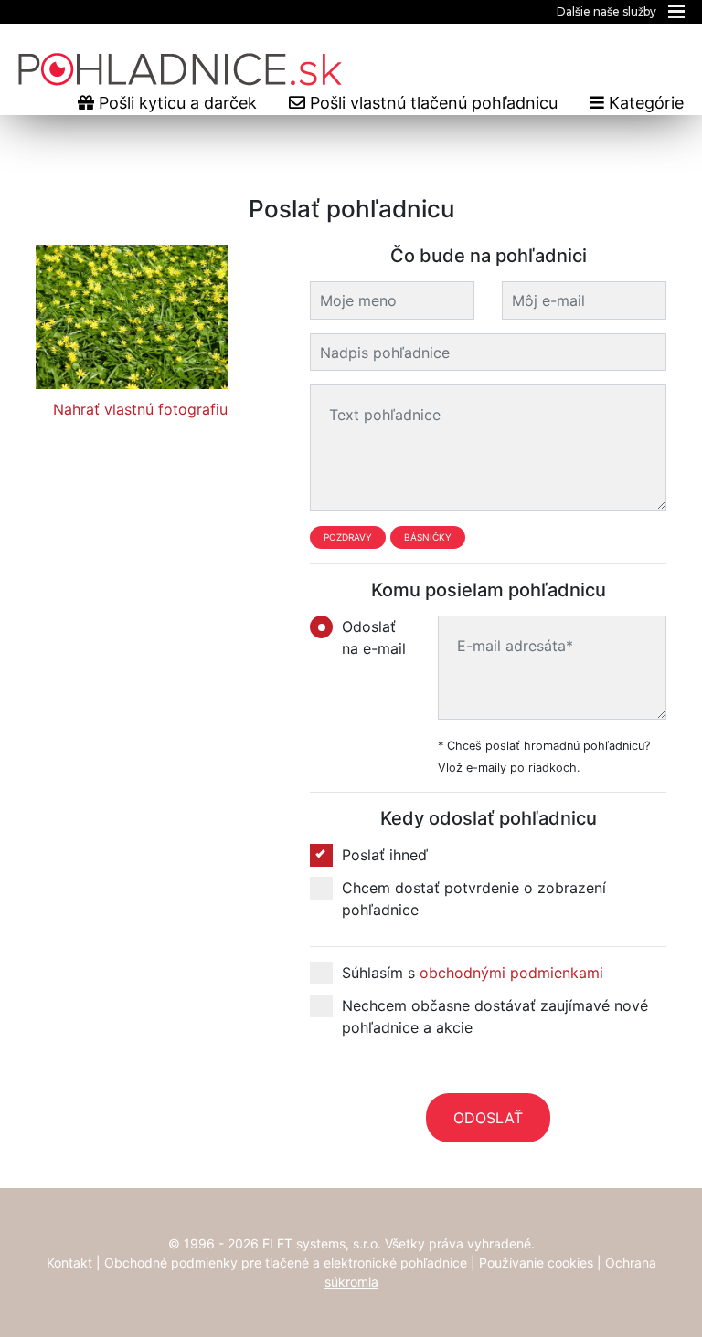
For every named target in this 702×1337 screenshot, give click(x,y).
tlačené (287, 1262)
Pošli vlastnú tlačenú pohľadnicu (431, 102)
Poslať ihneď (385, 855)
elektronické (360, 1262)
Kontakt (69, 1262)
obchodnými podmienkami (511, 972)
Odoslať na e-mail (374, 637)
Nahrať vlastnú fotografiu (140, 409)
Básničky (428, 537)
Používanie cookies (536, 1262)
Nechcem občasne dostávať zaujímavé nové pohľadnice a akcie (495, 1016)
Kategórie (644, 102)
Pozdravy (348, 537)
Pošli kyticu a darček (175, 102)
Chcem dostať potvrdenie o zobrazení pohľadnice (474, 899)
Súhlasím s (472, 972)
